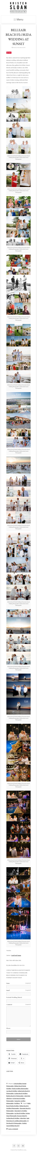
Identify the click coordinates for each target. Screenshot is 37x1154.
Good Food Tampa (16, 955)
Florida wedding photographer (20, 1088)
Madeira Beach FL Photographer (15, 1096)
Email (18, 990)
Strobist (24, 1123)
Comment (18, 1004)
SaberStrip (27, 1096)
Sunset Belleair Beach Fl (12, 1126)
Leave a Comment (13, 1129)
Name (18, 983)
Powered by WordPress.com (18, 1150)
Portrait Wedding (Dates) (14, 997)
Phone (8, 1028)
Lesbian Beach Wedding (20, 1093)
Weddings (17, 1103)
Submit (18, 1039)
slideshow (9, 1098)
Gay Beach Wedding (11, 1091)
